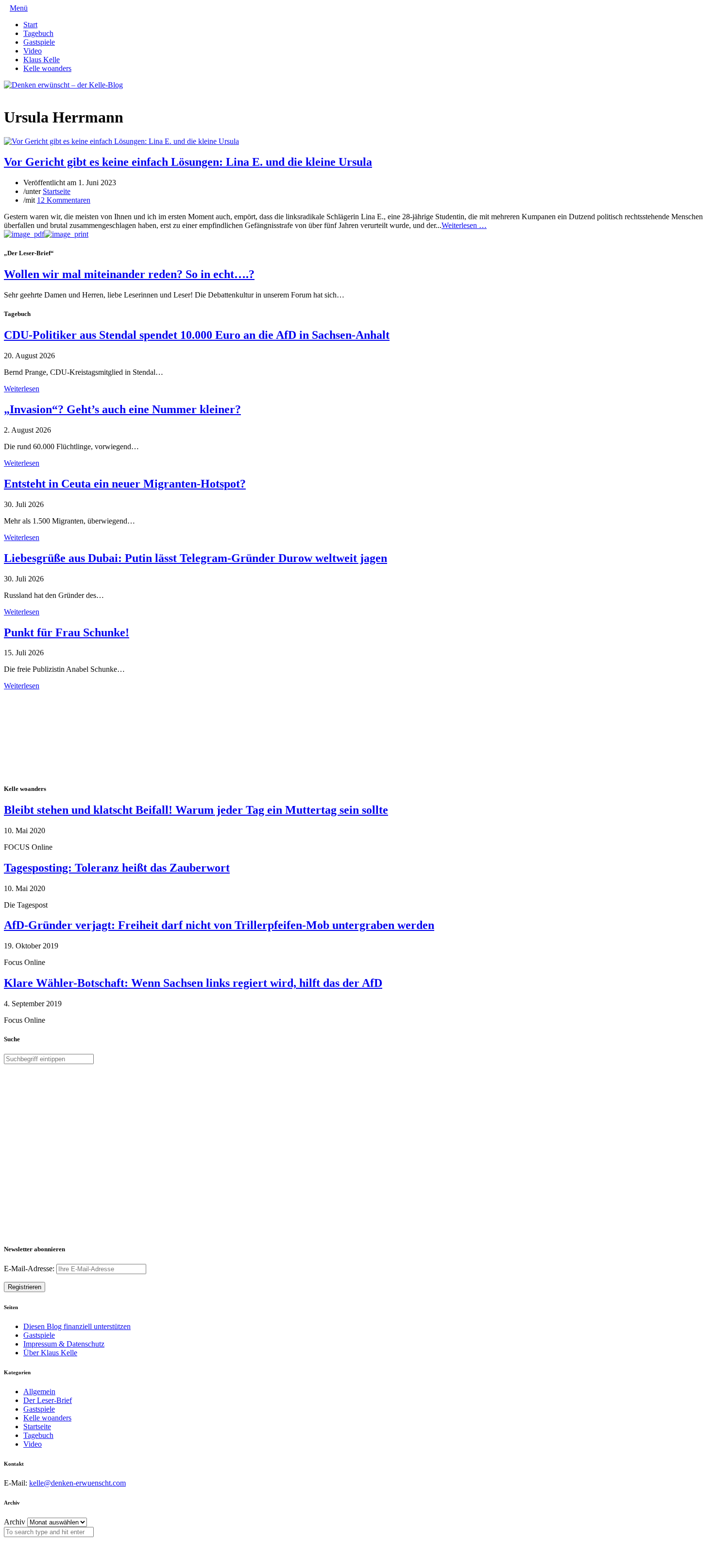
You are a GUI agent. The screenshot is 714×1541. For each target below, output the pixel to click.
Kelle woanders (47, 68)
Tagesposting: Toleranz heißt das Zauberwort (117, 867)
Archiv (14, 1522)
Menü (19, 8)
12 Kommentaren (63, 200)
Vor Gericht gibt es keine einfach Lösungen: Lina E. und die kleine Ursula (188, 162)
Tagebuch (38, 33)
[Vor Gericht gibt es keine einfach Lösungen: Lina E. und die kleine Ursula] (121, 141)
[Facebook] (14, 93)
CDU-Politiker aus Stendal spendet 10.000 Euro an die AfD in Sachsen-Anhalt (197, 335)
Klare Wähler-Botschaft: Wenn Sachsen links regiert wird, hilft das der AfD (193, 983)
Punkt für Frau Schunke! (66, 632)
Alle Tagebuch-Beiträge (40, 694)
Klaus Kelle (41, 59)
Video (32, 51)
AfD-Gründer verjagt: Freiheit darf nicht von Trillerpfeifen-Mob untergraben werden (219, 925)
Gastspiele (39, 42)
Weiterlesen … (464, 225)
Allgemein (39, 1391)
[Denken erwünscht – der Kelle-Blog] (63, 85)
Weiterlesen (21, 389)
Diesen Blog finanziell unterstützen (77, 1326)
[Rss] (30, 93)
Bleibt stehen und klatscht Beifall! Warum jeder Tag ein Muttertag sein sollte (196, 810)
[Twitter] (7, 93)
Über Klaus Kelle (50, 1352)
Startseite (56, 191)
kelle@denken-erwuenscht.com (77, 1483)
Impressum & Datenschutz (63, 1344)
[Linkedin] (22, 93)
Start (30, 24)
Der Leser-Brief (47, 1400)
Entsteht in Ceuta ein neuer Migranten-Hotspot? (125, 483)
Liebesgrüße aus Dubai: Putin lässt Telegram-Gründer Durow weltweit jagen (195, 558)
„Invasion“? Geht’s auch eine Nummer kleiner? (122, 409)
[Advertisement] (67, 735)
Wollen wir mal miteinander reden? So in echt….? (129, 274)
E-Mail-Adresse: (30, 1268)
